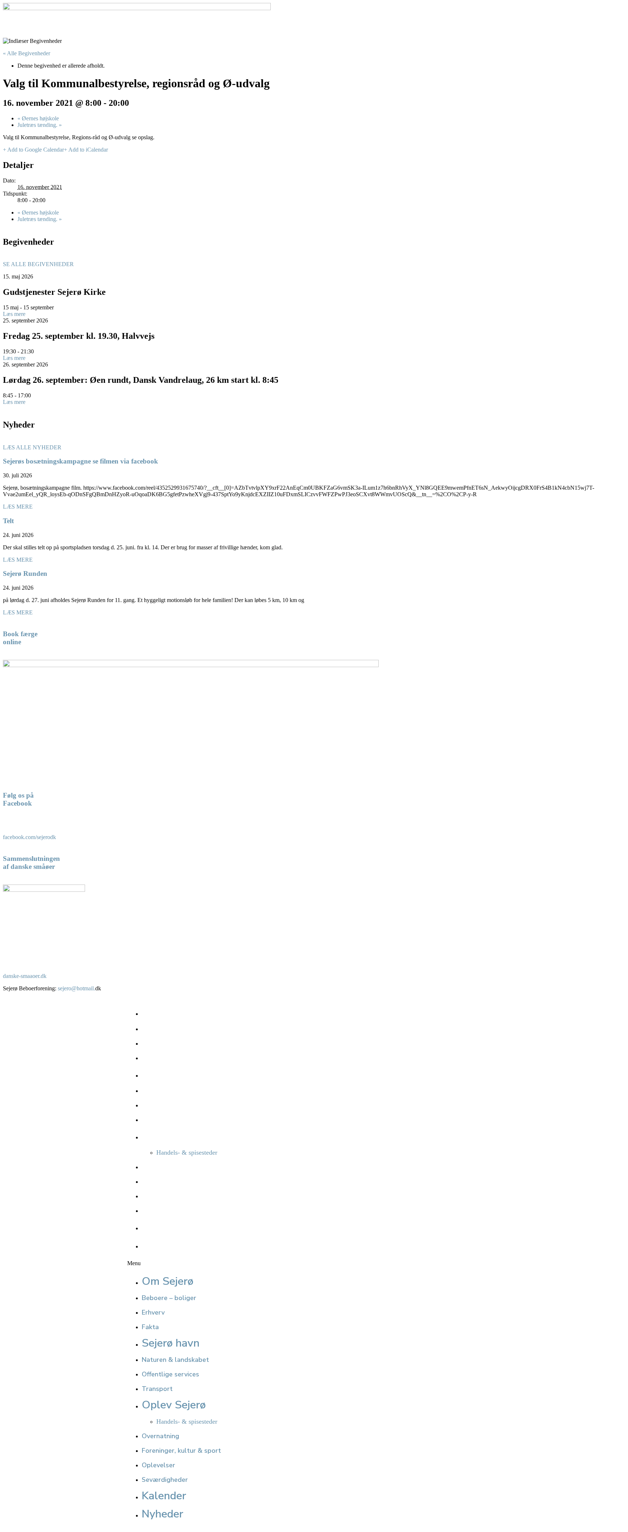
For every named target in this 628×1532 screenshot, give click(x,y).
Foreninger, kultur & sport (181, 1181)
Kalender (164, 1226)
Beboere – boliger (169, 1028)
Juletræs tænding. (39, 125)
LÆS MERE (18, 507)
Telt (8, 521)
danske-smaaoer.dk (25, 976)
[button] (376, 1263)
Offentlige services (170, 1105)
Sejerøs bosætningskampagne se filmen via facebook (80, 461)
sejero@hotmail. (76, 988)
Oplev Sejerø (174, 1135)
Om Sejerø (167, 1012)
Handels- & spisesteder (186, 1152)
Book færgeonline (20, 638)
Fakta (150, 1058)
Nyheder (162, 1245)
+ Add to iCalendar (86, 150)
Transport (157, 1119)
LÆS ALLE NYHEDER (32, 447)
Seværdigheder (165, 1210)
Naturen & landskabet (175, 1090)
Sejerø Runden (25, 573)
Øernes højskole (38, 118)
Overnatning (160, 1167)
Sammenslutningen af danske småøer (31, 862)
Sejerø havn (171, 1074)
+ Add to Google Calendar (33, 150)
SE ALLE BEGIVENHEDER (38, 264)
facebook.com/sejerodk (29, 837)
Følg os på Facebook (18, 799)
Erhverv (153, 1043)
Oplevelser (158, 1196)
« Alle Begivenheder (26, 53)
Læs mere (14, 314)
